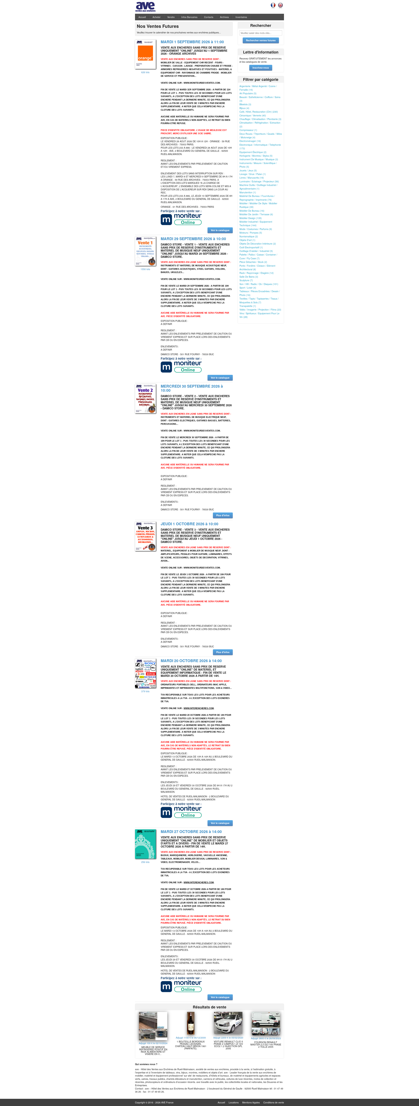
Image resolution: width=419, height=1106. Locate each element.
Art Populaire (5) (247, 93)
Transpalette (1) (247, 306)
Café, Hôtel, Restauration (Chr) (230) (258, 111)
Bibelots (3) (245, 104)
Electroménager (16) (250, 141)
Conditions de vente (273, 1102)
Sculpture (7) (246, 280)
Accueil (142, 17)
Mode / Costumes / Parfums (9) (255, 229)
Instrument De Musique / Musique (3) (258, 159)
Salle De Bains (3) (248, 276)
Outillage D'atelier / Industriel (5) (256, 251)
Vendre (171, 17)
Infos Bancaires (189, 17)
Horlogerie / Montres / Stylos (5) (256, 155)
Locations (234, 1102)
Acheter (157, 17)
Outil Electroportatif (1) (251, 247)
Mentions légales (251, 1102)
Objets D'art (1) (247, 240)
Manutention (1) (247, 192)
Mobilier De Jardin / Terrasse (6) (256, 214)
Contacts (208, 17)
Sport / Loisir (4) (247, 287)
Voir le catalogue (220, 230)
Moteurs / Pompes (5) (250, 232)
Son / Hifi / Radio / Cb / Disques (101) (258, 284)
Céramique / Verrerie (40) (252, 115)
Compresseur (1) (248, 130)
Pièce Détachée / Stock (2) (253, 262)
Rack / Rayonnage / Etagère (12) (256, 272)
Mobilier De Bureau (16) (251, 210)
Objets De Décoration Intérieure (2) (257, 243)
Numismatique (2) (248, 236)
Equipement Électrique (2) (252, 152)
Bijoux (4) (244, 108)
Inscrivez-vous (261, 67)
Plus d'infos (222, 515)
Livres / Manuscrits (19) (251, 177)
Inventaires (241, 17)
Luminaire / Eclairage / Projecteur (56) (259, 181)
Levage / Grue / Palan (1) (252, 174)
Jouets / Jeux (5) (248, 170)
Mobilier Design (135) (250, 218)
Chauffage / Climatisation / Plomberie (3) (260, 119)
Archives (224, 17)
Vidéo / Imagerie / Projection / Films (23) (260, 309)
